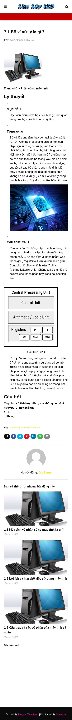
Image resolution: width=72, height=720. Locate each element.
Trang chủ (10, 88)
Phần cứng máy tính (34, 88)
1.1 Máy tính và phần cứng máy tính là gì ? (34, 530)
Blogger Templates (28, 714)
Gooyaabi (61, 714)
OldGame (12, 39)
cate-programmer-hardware (25, 427)
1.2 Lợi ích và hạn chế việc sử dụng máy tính (35, 578)
